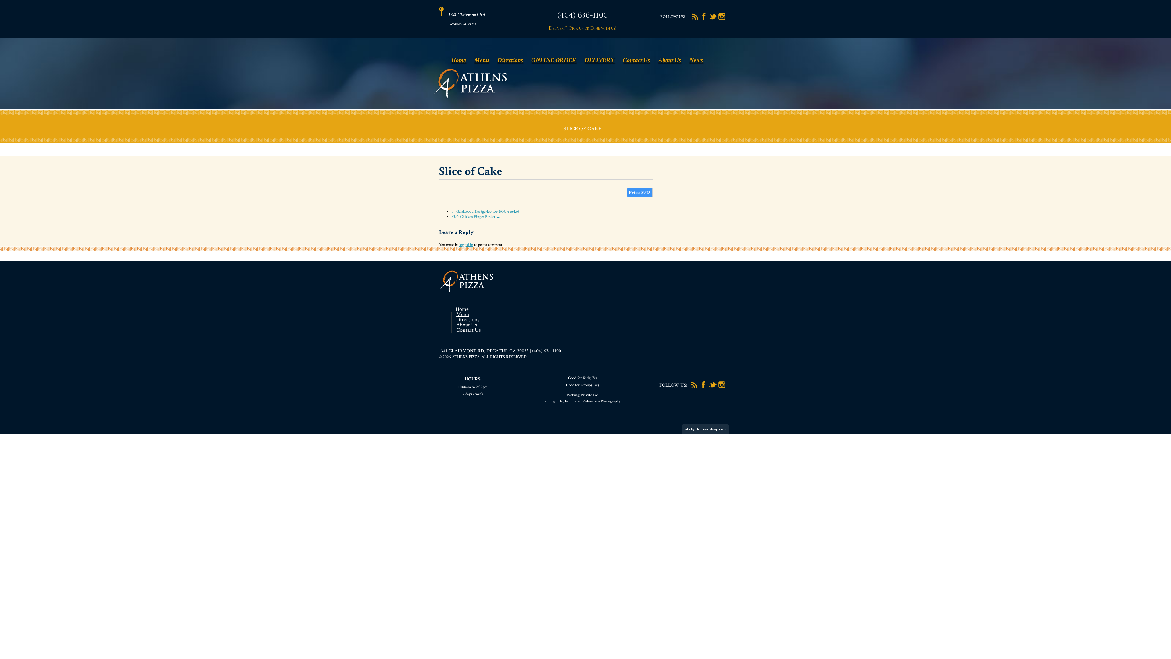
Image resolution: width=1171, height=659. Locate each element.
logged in (466, 244)
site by (705, 429)
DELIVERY (600, 60)
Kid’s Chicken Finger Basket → (475, 216)
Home (458, 60)
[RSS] (695, 19)
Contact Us (636, 60)
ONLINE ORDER (553, 60)
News (696, 60)
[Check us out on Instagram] (722, 19)
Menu (481, 60)
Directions (510, 60)
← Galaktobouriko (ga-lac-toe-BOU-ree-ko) (485, 211)
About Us (669, 60)
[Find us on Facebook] (704, 19)
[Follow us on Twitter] (713, 19)
